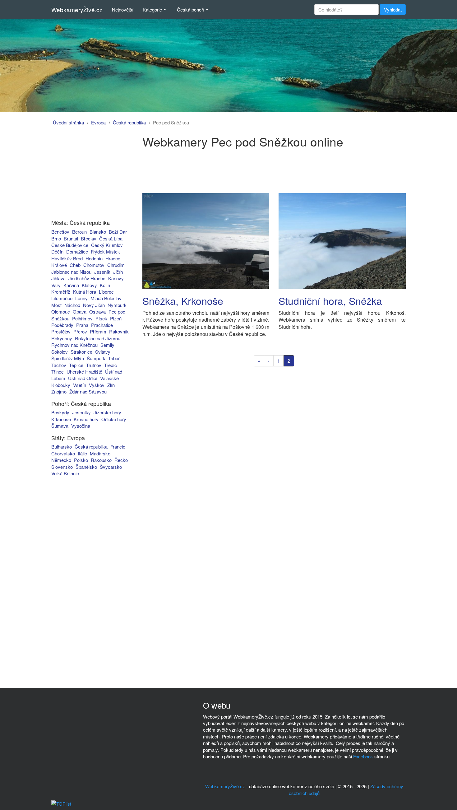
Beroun (79, 231)
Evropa (98, 122)
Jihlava (58, 278)
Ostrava (97, 311)
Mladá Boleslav (106, 298)
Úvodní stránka (68, 122)
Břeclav (88, 238)
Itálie (82, 453)
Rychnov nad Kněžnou (74, 345)
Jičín (118, 271)
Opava (79, 311)
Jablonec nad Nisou (71, 271)
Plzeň (116, 318)
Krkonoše (61, 419)
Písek (101, 318)
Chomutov (93, 265)
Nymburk (117, 305)
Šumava (59, 425)
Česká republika (129, 122)
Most (56, 305)
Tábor (114, 358)
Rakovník (119, 331)
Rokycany (61, 338)
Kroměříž (60, 291)
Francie (117, 446)
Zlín (111, 385)
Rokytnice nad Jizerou (97, 338)
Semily (107, 345)
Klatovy (89, 285)
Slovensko (62, 466)
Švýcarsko (111, 466)
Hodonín (94, 258)
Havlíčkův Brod (67, 258)
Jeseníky (81, 412)
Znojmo (59, 391)
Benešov (60, 231)
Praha (82, 325)
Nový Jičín (94, 305)
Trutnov (93, 365)
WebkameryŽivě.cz (77, 9)
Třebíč (110, 365)
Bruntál (71, 238)
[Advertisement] (86, 173)
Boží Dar (118, 231)
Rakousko (101, 460)
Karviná (71, 285)
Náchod (72, 305)
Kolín (105, 285)
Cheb (75, 265)
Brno (56, 238)
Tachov (58, 365)
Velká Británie (65, 473)
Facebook (363, 756)
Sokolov (59, 351)
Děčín (57, 251)
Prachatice (102, 325)
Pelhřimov (82, 318)
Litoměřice (61, 298)
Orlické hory (113, 419)
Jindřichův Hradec (86, 278)
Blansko (98, 231)
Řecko (121, 460)
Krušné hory (86, 419)
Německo (61, 460)
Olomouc (60, 311)
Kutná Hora (84, 291)
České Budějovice (69, 245)
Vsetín (79, 385)
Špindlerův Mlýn (67, 358)
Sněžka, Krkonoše (182, 300)
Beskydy (60, 412)
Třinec (57, 371)
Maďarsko (100, 453)
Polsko (81, 460)
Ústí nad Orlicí (82, 378)
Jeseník (102, 271)
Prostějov (61, 331)
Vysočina (80, 425)
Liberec (106, 291)
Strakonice (81, 351)
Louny (81, 298)
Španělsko (86, 466)
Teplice (76, 365)
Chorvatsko (63, 453)
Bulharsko (61, 446)
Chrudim (116, 265)
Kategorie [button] (152, 9)
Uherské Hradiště (84, 371)
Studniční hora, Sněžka (330, 300)
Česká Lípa (110, 238)
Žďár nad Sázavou (88, 391)
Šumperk (96, 358)
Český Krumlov (107, 245)
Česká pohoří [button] (190, 9)
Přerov (80, 331)
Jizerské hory (107, 412)
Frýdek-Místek (105, 251)
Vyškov (96, 385)
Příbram (98, 331)
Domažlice (77, 251)
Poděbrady (62, 325)
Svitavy (102, 351)
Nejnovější (122, 9)
